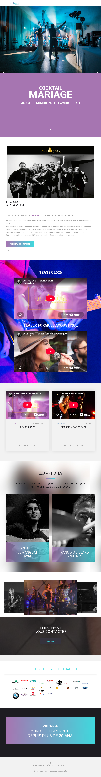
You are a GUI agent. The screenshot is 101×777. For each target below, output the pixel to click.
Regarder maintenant (50, 107)
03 (54, 129)
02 (50, 129)
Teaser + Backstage (74, 427)
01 (46, 129)
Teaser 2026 (27, 427)
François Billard (74, 552)
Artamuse (14, 424)
